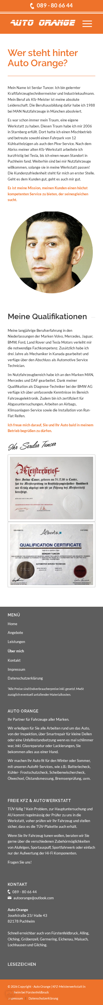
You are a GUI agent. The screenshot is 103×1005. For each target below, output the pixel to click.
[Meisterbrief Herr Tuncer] (51, 488)
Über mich (16, 651)
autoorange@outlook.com (33, 898)
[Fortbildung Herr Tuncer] (51, 554)
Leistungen (16, 641)
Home (12, 624)
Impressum (16, 669)
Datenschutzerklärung (25, 678)
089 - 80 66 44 (55, 5)
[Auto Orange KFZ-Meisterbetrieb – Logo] (43, 23)
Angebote (15, 632)
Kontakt (14, 660)
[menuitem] (87, 23)
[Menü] (87, 23)
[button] (10, 995)
